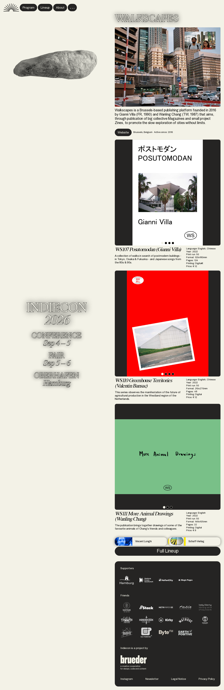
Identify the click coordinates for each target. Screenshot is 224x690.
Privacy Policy (207, 679)
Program (28, 7)
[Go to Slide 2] (166, 243)
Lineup (45, 7)
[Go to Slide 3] (169, 243)
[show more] (72, 7)
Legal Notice (178, 679)
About (60, 7)
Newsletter (151, 679)
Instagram (126, 679)
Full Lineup (167, 551)
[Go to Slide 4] (173, 243)
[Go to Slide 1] (162, 243)
